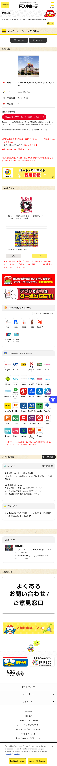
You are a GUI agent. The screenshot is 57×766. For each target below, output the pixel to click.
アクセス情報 (20, 40)
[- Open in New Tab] (28, 285)
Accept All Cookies (37, 761)
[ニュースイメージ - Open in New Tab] (9, 549)
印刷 (51, 23)
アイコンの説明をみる (44, 313)
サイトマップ (28, 701)
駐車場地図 (46, 466)
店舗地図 (49, 457)
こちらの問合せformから (12, 145)
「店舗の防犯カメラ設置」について (28, 738)
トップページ (6, 19)
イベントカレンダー (28, 734)
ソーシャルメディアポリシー (28, 725)
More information (13, 754)
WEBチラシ (39, 40)
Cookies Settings (17, 761)
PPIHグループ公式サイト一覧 (28, 729)
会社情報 (28, 711)
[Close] (53, 746)
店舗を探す (28, 628)
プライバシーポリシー (28, 720)
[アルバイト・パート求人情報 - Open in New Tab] (28, 173)
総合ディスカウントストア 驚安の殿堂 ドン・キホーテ (28, 5)
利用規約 (28, 716)
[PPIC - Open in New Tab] (42, 665)
